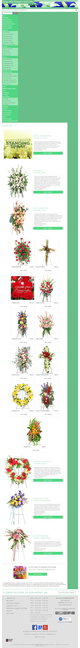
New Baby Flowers (8, 38)
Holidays (4, 57)
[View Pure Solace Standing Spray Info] (18, 181)
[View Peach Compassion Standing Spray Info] (18, 218)
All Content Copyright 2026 (19, 644)
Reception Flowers (7, 26)
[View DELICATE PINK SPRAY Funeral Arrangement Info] (18, 544)
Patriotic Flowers (6, 110)
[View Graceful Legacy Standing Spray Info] (22, 360)
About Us (4, 108)
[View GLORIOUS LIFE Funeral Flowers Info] (34, 432)
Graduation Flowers (8, 42)
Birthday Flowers (8, 36)
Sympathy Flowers (7, 72)
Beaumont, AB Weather (31, 634)
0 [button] (77, 10)
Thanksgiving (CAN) (8, 63)
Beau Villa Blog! (40, 637)
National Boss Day (8, 65)
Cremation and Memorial (10, 82)
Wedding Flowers (6, 20)
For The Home (7, 84)
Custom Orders (6, 115)
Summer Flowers (8, 49)
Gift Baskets (5, 92)
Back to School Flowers (9, 44)
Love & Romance (6, 112)
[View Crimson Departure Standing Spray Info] (22, 252)
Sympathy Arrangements (10, 80)
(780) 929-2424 (24, 10)
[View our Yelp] (45, 629)
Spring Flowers (7, 55)
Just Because (7, 32)
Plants (4, 90)
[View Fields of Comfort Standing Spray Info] (47, 252)
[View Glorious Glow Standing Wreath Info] (22, 396)
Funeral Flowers (8, 74)
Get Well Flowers (8, 40)
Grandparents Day (8, 61)
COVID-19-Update (7, 119)
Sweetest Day (7, 67)
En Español (5, 106)
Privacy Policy (49, 644)
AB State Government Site (48, 634)
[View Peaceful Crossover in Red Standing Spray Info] (47, 360)
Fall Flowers (7, 51)
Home (3, 16)
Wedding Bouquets (7, 22)
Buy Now (48, 153)
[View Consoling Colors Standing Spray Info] (22, 324)
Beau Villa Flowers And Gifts (18, 2)
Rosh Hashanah (7, 59)
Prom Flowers (6, 96)
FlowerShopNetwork (36, 644)
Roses (3, 86)
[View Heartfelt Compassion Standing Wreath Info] (18, 470)
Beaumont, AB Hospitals (49, 631)
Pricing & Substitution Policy (10, 121)
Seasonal (4, 46)
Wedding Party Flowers (8, 24)
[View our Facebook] (34, 629)
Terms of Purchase (62, 644)
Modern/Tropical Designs (9, 88)
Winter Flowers (7, 53)
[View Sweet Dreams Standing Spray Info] (47, 324)
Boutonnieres (7, 101)
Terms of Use (40, 645)
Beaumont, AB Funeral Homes (32, 631)
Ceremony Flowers (7, 28)
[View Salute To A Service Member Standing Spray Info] (47, 396)
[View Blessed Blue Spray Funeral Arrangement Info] (18, 507)
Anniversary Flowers (9, 34)
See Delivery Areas (66, 592)
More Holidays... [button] (8, 69)
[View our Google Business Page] (40, 629)
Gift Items (5, 94)
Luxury (4, 117)
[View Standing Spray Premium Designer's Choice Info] (22, 288)
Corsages (6, 98)
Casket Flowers (7, 78)
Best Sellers (5, 18)
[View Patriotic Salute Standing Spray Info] (47, 288)
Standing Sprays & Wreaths (10, 76)
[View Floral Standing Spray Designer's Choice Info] (18, 144)
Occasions (5, 30)
